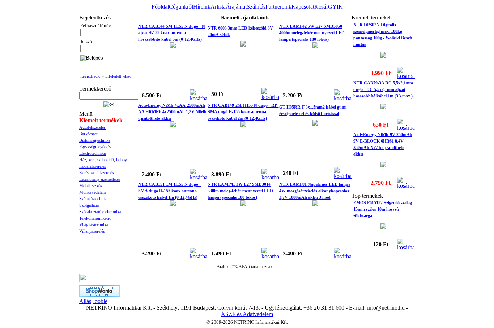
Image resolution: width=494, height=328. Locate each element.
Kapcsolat (302, 7)
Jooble (100, 301)
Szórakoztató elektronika (100, 211)
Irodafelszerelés (92, 166)
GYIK (335, 7)
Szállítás (256, 7)
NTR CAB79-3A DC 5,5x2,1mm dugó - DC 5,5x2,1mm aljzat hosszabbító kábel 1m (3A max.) (383, 89)
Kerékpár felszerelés (96, 172)
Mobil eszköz (90, 185)
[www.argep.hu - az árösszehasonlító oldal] (88, 280)
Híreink (201, 7)
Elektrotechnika (92, 153)
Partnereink (278, 7)
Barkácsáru (88, 133)
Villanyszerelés (92, 231)
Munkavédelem (92, 192)
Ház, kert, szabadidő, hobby (103, 159)
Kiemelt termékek (101, 120)
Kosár (321, 7)
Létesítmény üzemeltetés (99, 179)
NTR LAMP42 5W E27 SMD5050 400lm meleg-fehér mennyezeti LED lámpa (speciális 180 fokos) (312, 33)
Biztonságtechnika (94, 140)
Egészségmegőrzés (95, 146)
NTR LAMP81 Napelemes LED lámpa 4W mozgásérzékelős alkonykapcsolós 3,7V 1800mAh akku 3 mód (314, 191)
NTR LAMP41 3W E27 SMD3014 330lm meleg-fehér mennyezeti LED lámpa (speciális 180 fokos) (240, 191)
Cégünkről (181, 7)
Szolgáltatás (89, 205)
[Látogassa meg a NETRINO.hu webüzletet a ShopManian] (99, 295)
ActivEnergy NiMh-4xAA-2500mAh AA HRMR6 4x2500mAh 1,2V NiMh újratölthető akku (172, 112)
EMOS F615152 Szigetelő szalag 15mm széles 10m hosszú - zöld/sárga (382, 209)
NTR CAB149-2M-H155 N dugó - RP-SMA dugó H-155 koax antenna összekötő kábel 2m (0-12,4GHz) (243, 112)
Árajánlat (236, 7)
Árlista (218, 7)
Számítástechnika (93, 198)
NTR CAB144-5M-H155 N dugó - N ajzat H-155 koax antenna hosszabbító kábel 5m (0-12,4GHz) (171, 33)
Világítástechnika (93, 224)
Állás (85, 301)
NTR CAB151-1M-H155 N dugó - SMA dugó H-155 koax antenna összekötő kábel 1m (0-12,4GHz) (169, 191)
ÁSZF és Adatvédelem (247, 314)
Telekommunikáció (95, 218)
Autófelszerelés (92, 127)
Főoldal (160, 7)
